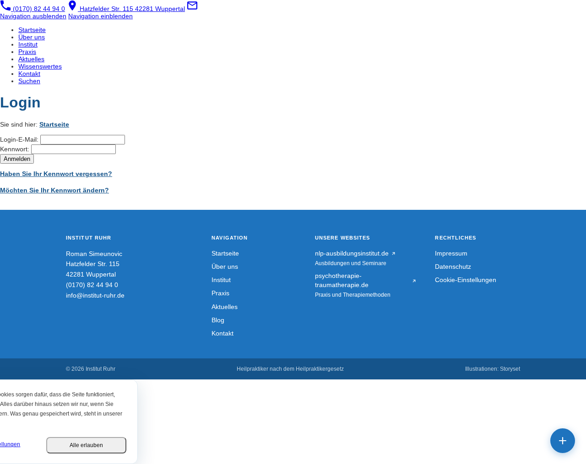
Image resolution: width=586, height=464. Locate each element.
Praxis (220, 293)
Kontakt (222, 333)
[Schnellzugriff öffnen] (562, 440)
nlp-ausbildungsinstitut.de (352, 253)
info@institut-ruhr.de (95, 295)
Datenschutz (453, 266)
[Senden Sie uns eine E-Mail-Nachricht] (192, 8)
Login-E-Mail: (19, 139)
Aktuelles (225, 307)
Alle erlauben (86, 445)
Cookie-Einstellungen (465, 280)
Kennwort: (14, 149)
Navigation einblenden (100, 16)
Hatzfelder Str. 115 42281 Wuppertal (131, 8)
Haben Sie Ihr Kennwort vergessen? (56, 173)
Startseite (54, 124)
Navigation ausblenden (33, 16)
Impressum (451, 253)
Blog (218, 320)
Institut (221, 280)
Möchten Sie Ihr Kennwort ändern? (54, 190)
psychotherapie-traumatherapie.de (342, 280)
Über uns (225, 266)
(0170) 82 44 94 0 (38, 8)
